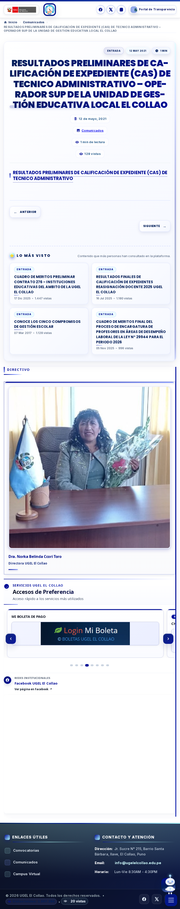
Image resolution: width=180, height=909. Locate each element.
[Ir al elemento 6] (97, 665)
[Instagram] (121, 9)
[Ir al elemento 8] (107, 665)
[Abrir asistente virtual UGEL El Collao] (168, 885)
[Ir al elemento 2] (76, 665)
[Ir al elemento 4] (87, 665)
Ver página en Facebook (31, 689)
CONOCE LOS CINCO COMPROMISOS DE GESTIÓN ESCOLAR (47, 324)
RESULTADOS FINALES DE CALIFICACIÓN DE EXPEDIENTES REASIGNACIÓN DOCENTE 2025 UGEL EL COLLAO (129, 284)
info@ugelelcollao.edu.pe (138, 863)
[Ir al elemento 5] (92, 665)
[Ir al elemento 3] (81, 665)
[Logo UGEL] (49, 9)
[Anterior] (11, 639)
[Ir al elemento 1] (71, 665)
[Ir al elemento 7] (102, 665)
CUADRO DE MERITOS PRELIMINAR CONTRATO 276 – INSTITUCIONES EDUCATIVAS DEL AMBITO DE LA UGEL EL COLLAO (47, 284)
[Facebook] (100, 9)
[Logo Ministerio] (21, 10)
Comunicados (33, 22)
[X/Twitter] (110, 9)
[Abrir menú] (171, 900)
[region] (89, 639)
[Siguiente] (168, 639)
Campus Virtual (26, 874)
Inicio (12, 22)
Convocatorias (26, 850)
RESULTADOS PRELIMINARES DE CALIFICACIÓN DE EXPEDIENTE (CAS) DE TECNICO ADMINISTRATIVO (90, 175)
